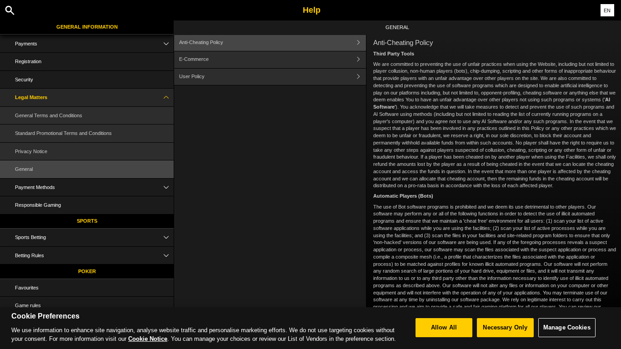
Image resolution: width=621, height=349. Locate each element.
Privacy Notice (31, 151)
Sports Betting (30, 237)
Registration (28, 61)
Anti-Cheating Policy (201, 42)
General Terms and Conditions (48, 115)
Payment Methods (35, 187)
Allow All (444, 327)
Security (24, 79)
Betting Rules (29, 255)
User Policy (192, 76)
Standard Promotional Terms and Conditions (63, 133)
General (24, 169)
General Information (87, 27)
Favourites (27, 287)
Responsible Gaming (38, 205)
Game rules (28, 305)
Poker (87, 271)
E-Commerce (194, 59)
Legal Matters (31, 97)
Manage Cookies (567, 327)
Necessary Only (505, 327)
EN (607, 10)
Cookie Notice (147, 338)
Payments (26, 43)
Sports (87, 221)
